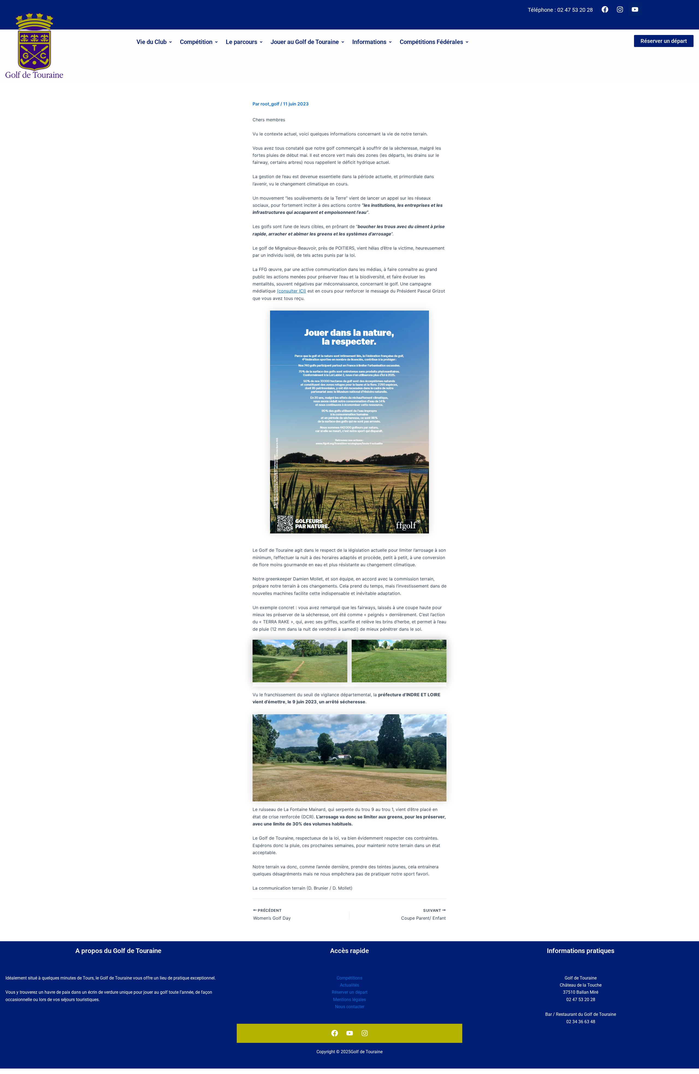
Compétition (196, 42)
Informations (369, 42)
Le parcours (241, 42)
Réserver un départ (350, 992)
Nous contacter (349, 1006)
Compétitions (349, 978)
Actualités (349, 985)
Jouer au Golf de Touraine (305, 42)
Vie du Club (152, 42)
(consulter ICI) (291, 291)
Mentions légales (349, 999)
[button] (154, 42)
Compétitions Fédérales (431, 42)
